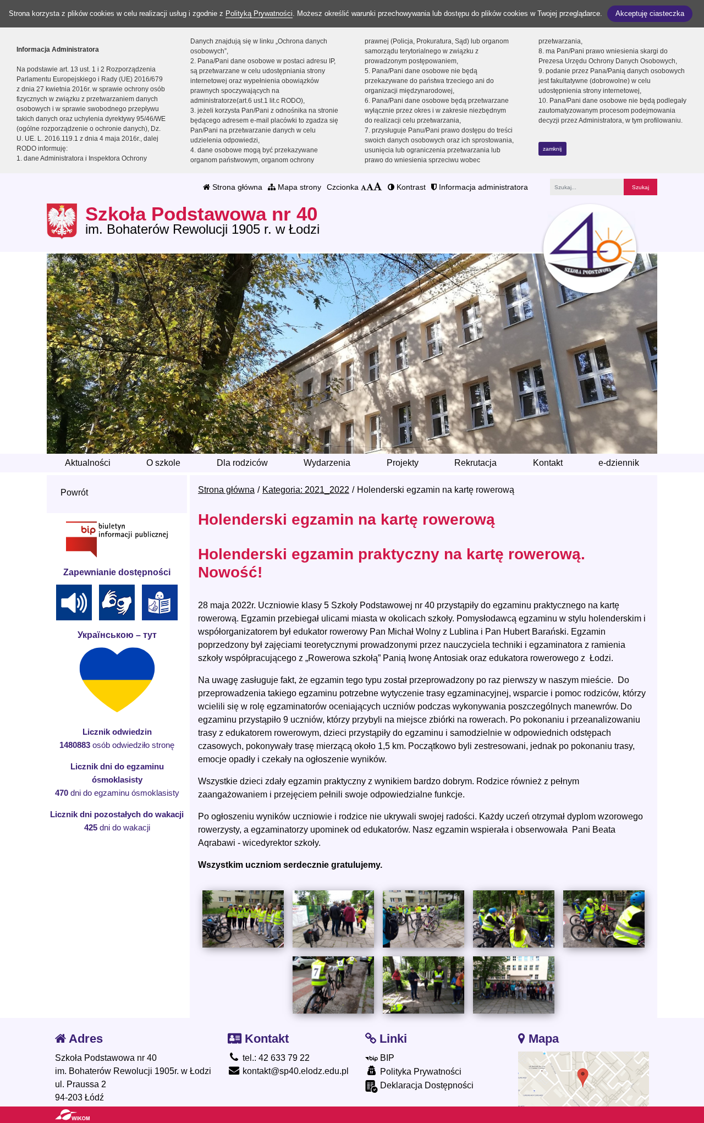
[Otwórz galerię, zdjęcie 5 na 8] (604, 918)
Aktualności (88, 462)
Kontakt (548, 462)
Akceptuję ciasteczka (649, 13)
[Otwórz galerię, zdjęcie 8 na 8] (513, 984)
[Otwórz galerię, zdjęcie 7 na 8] (423, 985)
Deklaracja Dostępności (426, 1085)
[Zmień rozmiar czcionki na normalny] (363, 187)
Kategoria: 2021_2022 (305, 489)
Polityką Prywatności (259, 13)
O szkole (163, 462)
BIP (386, 1058)
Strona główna (236, 187)
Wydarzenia (327, 462)
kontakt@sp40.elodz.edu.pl (294, 1071)
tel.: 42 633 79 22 (275, 1058)
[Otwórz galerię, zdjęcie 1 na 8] (243, 919)
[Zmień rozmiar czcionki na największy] (377, 187)
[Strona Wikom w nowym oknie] (72, 1114)
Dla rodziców (242, 462)
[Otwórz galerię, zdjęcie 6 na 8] (333, 984)
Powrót (74, 492)
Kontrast (410, 187)
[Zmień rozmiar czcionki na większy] (369, 187)
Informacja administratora (482, 187)
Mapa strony (298, 187)
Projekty (403, 462)
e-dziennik (618, 462)
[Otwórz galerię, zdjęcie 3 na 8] (423, 919)
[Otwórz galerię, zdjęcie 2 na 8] (333, 919)
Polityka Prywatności (419, 1071)
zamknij (552, 149)
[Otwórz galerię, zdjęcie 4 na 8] (513, 918)
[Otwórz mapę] (584, 1078)
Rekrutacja (475, 462)
